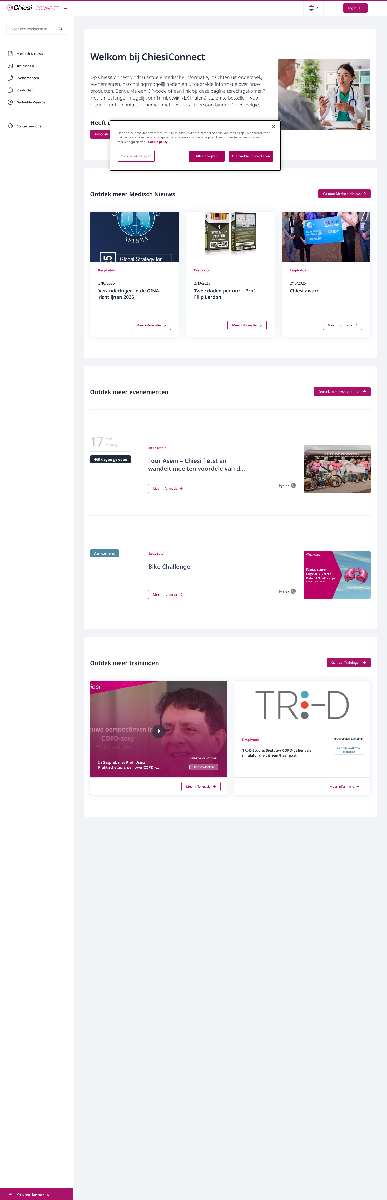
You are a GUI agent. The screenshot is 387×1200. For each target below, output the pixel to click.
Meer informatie (148, 325)
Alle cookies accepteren (250, 156)
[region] (195, 145)
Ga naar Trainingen (346, 662)
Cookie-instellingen (136, 156)
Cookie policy (157, 142)
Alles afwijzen (207, 156)
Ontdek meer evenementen (340, 391)
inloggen (101, 134)
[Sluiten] (273, 126)
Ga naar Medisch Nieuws (342, 193)
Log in (352, 8)
